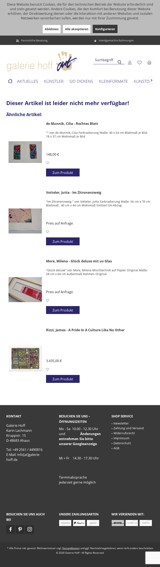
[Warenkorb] (149, 62)
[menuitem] (149, 62)
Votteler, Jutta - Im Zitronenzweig (73, 192)
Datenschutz (122, 443)
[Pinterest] (20, 529)
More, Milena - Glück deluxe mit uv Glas (79, 261)
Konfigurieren (105, 29)
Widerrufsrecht (124, 433)
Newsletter (121, 423)
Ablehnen (52, 29)
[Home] (10, 81)
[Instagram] (29, 529)
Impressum (121, 438)
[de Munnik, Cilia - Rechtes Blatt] (25, 152)
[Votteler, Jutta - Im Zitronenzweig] (25, 221)
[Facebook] (10, 529)
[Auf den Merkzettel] (48, 162)
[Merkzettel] (139, 62)
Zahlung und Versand (129, 428)
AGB (116, 448)
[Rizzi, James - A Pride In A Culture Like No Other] (25, 358)
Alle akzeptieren (76, 29)
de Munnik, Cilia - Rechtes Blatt (72, 124)
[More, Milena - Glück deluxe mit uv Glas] (25, 289)
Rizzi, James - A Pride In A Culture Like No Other (85, 330)
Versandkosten (71, 548)
